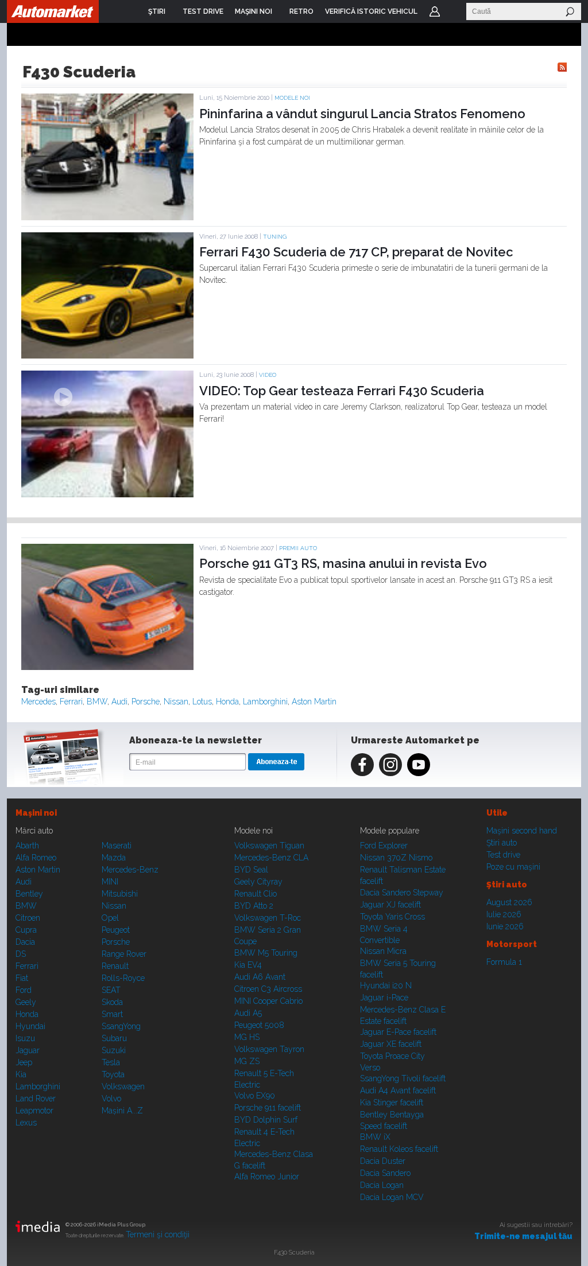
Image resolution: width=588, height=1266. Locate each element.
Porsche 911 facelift (267, 1107)
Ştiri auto (501, 842)
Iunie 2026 (505, 926)
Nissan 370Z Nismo (396, 857)
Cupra (26, 929)
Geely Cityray (258, 881)
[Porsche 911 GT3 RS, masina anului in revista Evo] (107, 667)
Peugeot (116, 929)
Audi (119, 701)
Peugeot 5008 (259, 1025)
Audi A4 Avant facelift (398, 1090)
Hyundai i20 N (386, 985)
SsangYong (121, 1026)
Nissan (176, 701)
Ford (24, 990)
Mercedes (38, 701)
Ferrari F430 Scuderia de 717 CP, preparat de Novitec (356, 251)
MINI (110, 881)
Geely (26, 1002)
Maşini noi (36, 812)
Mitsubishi (120, 893)
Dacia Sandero (385, 1173)
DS (21, 954)
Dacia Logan (382, 1185)
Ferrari (71, 701)
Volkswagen (123, 1086)
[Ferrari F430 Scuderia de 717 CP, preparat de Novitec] (107, 355)
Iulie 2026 (503, 914)
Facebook (362, 764)
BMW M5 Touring (265, 952)
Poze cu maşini (513, 866)
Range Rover (124, 954)
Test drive (503, 854)
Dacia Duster (382, 1161)
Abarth (27, 845)
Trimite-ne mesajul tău (523, 1236)
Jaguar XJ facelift (390, 904)
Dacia (25, 941)
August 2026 (509, 902)
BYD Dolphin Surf (265, 1119)
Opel (110, 917)
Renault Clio (255, 893)
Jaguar (28, 1050)
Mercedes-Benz (130, 869)
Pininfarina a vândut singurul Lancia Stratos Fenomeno (362, 113)
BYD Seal (251, 869)
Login (434, 11)
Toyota (113, 1074)
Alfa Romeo (36, 857)
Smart (112, 1014)
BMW (97, 701)
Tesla (111, 1062)
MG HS (247, 1037)
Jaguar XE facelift (390, 1044)
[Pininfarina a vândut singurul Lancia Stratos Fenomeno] (107, 217)
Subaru (114, 1038)
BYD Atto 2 (253, 905)
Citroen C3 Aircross (268, 989)
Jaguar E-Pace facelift (398, 1032)
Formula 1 (504, 962)
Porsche (145, 701)
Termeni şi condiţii (157, 1234)
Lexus (26, 1122)
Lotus (202, 701)
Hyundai (30, 1026)
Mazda (114, 857)
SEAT (111, 990)
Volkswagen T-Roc (267, 917)
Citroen (28, 917)
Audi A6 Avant (259, 976)
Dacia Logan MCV (392, 1197)
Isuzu (25, 1038)
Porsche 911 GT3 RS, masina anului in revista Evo (343, 563)
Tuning (275, 236)
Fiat (22, 978)
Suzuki (114, 1050)
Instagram (390, 764)
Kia (21, 1074)
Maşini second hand (521, 830)
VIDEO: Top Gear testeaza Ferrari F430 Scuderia (341, 390)
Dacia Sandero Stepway (401, 892)
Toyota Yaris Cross (392, 916)
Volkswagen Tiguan (269, 845)
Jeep (24, 1062)
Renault (115, 966)
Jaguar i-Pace (384, 997)
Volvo (111, 1098)
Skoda (112, 1002)
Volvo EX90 (254, 1095)
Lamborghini (265, 701)
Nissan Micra (383, 951)
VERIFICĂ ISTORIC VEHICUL (371, 11)
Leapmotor (34, 1110)
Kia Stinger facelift (391, 1102)
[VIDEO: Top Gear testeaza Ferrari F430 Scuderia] (107, 494)
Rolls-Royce (123, 978)
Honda (227, 701)
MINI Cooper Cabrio (268, 1001)
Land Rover (36, 1098)
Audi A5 (248, 1013)
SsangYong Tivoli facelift (403, 1078)
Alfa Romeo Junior (266, 1176)
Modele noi (292, 98)
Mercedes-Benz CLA (271, 857)
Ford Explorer (384, 845)
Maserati (116, 845)
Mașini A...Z (122, 1110)
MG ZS (247, 1061)
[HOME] (53, 11)
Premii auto (298, 548)
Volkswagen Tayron (269, 1049)
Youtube (418, 764)
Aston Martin (314, 701)
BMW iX (375, 1137)
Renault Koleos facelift (399, 1149)
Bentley (29, 893)
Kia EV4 (248, 964)
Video (267, 375)
